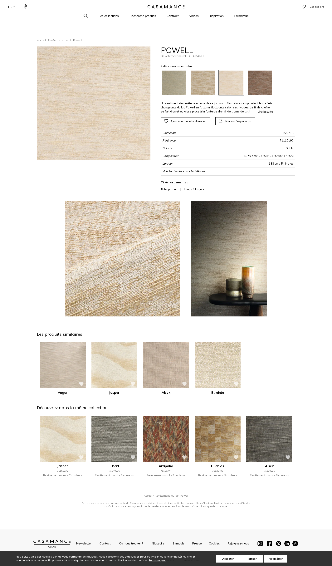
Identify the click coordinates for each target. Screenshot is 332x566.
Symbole (178, 543)
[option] (174, 83)
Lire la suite (265, 111)
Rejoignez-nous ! (238, 543)
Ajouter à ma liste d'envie (187, 121)
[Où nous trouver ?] (25, 7)
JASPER (288, 133)
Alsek (166, 392)
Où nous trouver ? (131, 543)
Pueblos (217, 466)
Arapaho (166, 466)
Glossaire (158, 543)
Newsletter (84, 543)
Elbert (114, 466)
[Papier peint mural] (295, 544)
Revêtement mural (59, 40)
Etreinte (217, 392)
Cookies (214, 543)
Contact (105, 543)
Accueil (41, 40)
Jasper (114, 392)
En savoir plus (157, 560)
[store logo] (166, 6)
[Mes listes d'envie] (303, 7)
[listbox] (214, 83)
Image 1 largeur (194, 189)
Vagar (63, 392)
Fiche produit (169, 189)
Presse (197, 543)
